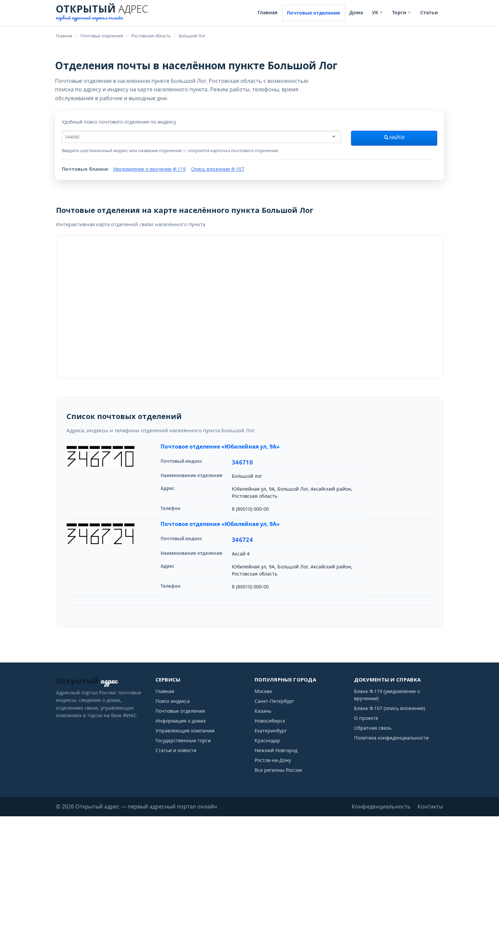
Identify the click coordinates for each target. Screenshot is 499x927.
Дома (356, 12)
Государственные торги (183, 740)
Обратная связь (372, 728)
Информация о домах (180, 720)
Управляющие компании (185, 730)
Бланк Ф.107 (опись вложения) (389, 708)
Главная (267, 12)
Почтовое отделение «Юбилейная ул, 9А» (220, 446)
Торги (401, 12)
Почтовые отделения (313, 13)
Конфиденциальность (381, 806)
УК (377, 12)
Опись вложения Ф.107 (217, 169)
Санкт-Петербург (274, 701)
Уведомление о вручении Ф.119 (149, 169)
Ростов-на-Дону (273, 760)
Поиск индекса (172, 701)
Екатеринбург (271, 730)
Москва (263, 691)
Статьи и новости (176, 750)
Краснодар (267, 740)
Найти (396, 138)
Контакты (430, 806)
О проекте (366, 718)
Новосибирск (270, 720)
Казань (263, 711)
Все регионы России (278, 770)
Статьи (429, 12)
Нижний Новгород (276, 750)
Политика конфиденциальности (391, 737)
